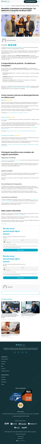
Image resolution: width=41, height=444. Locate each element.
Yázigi (2, 384)
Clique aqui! (20, 250)
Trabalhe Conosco (5, 371)
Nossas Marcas (4, 359)
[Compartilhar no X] (15, 45)
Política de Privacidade (20, 434)
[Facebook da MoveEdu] (18, 352)
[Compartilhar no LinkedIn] (11, 45)
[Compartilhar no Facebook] (13, 45)
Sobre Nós (3, 361)
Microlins (3, 377)
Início (2, 5)
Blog (2, 366)
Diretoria (3, 363)
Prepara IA (3, 379)
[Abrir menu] (39, 1)
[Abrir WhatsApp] (38, 441)
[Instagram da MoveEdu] (15, 352)
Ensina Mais (3, 382)
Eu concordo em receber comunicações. (10, 244)
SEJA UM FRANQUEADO (30, 1)
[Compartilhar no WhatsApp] (9, 45)
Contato (3, 368)
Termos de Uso (20, 436)
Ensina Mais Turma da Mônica (7, 135)
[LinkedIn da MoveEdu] (22, 352)
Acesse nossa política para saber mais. (14, 247)
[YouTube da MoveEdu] (26, 352)
